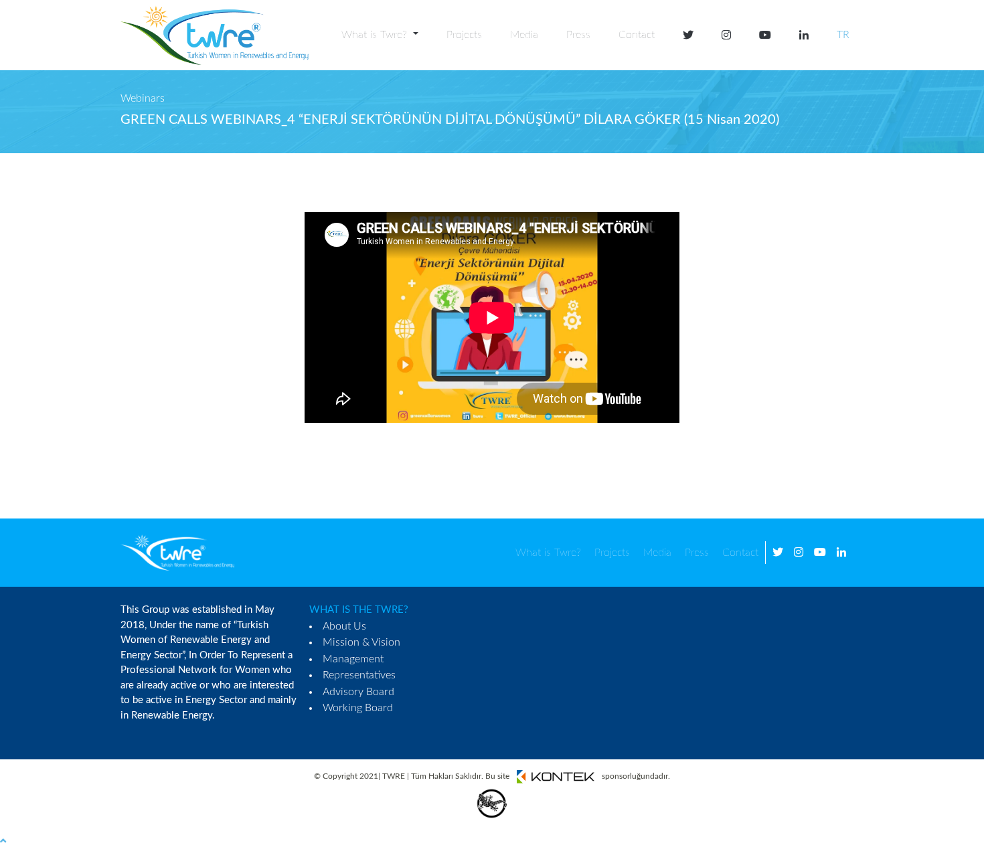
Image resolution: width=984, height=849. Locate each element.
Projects (464, 34)
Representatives (359, 675)
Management (353, 659)
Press (578, 34)
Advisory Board (358, 691)
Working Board (358, 707)
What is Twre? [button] (375, 34)
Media (524, 34)
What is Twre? (548, 552)
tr (843, 34)
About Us (344, 626)
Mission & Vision (361, 642)
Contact (637, 34)
